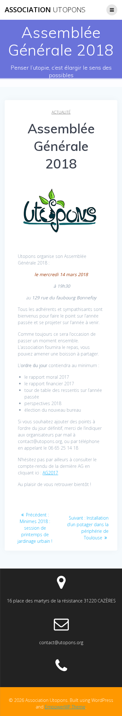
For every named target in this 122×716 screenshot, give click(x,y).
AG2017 (50, 473)
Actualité (61, 112)
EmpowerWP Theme (65, 707)
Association (45, 9)
